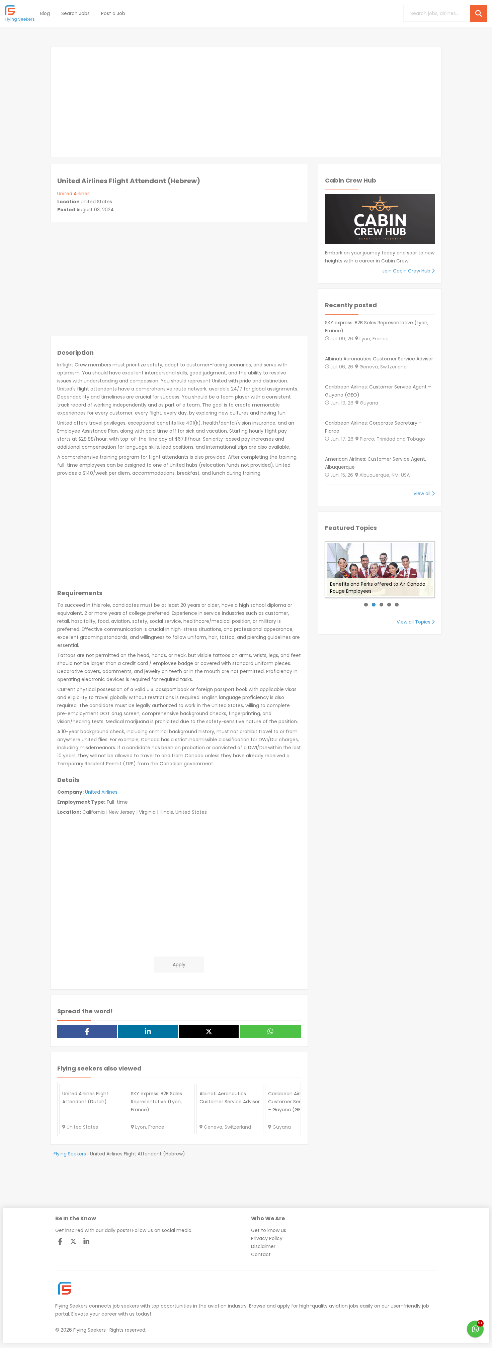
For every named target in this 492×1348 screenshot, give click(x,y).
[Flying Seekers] (20, 13)
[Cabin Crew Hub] (380, 221)
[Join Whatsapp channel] (475, 1329)
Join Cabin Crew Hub (407, 270)
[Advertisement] (246, 101)
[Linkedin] (86, 1241)
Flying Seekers (71, 1306)
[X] (73, 1241)
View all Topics (414, 622)
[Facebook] (60, 1241)
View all (422, 493)
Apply (179, 964)
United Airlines (73, 193)
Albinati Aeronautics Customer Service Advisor (379, 358)
